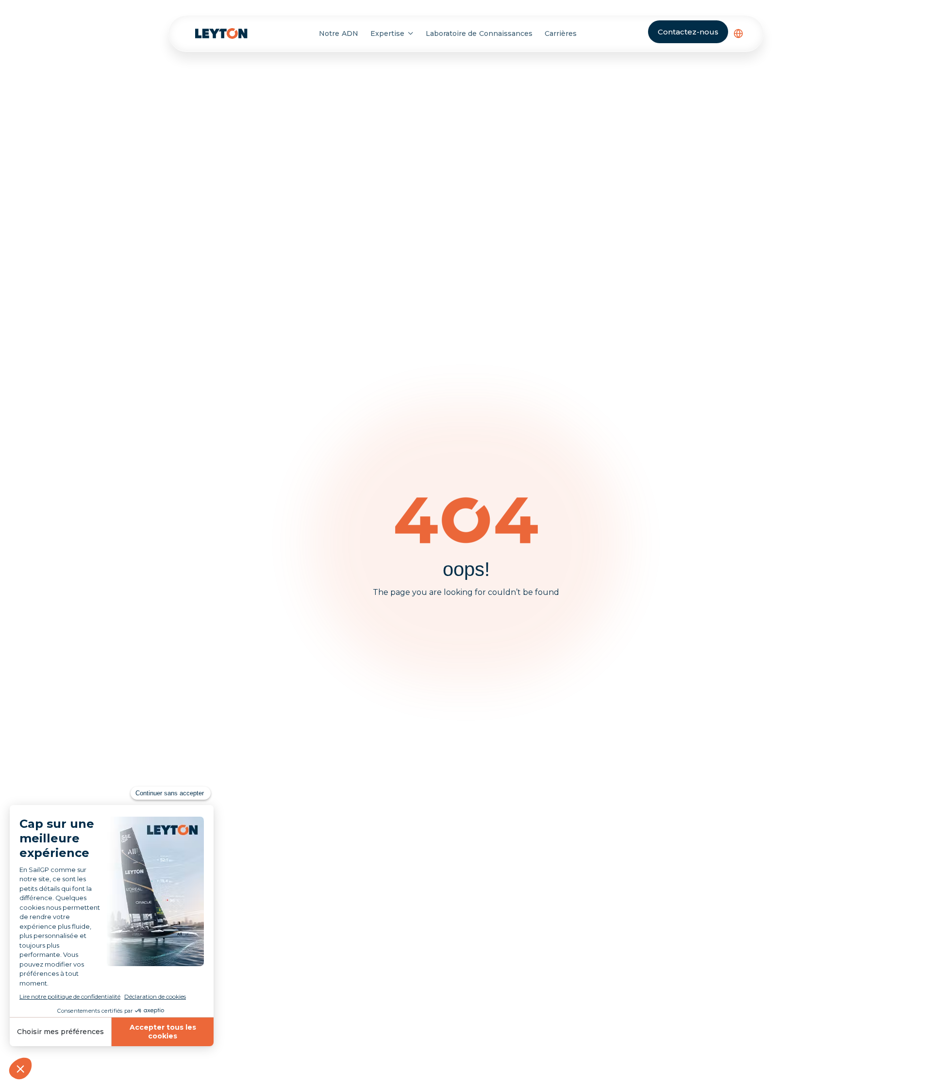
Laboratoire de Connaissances (479, 33)
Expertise (387, 33)
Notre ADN (338, 33)
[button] (738, 33)
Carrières (561, 33)
